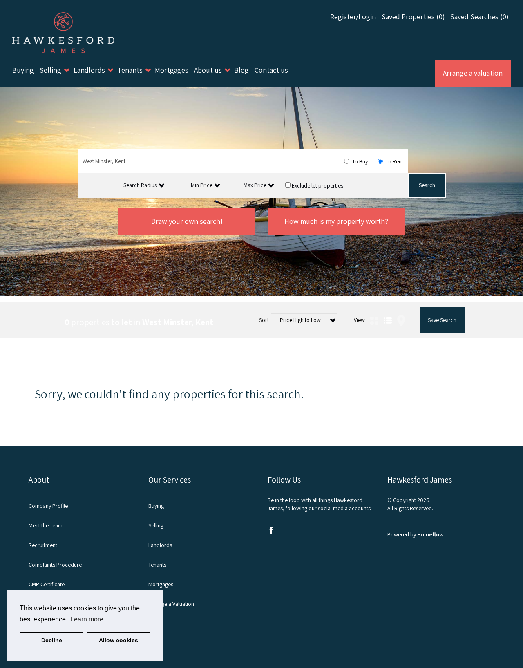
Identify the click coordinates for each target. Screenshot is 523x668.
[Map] (401, 311)
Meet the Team (46, 525)
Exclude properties (317, 185)
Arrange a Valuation (171, 604)
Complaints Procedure (55, 564)
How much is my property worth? (336, 221)
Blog (242, 70)
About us (209, 70)
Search (427, 185)
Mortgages (172, 70)
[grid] (374, 311)
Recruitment (43, 545)
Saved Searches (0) (479, 16)
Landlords (90, 70)
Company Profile (48, 505)
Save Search (442, 320)
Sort (264, 320)
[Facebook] (271, 532)
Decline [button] (51, 640)
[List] (388, 311)
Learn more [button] (86, 619)
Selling (51, 70)
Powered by (415, 534)
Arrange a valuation (473, 73)
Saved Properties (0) (413, 16)
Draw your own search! (187, 221)
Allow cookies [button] (118, 640)
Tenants (130, 70)
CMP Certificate (47, 584)
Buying (24, 70)
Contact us (271, 70)
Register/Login (354, 16)
